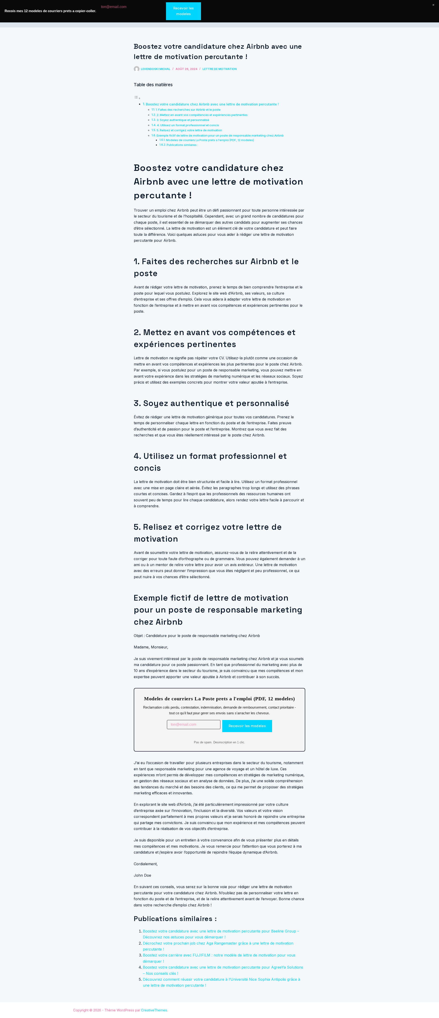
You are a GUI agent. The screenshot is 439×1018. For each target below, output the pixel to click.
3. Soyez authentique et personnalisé (183, 120)
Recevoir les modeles (247, 726)
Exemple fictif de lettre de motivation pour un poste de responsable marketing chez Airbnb (220, 135)
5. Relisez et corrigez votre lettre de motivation (189, 130)
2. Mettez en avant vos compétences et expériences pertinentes (202, 115)
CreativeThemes (154, 1010)
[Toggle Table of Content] (137, 98)
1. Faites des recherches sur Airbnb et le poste (188, 109)
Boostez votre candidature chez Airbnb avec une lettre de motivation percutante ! (212, 104)
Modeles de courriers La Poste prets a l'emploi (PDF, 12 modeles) (210, 140)
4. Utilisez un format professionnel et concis (188, 125)
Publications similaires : (182, 145)
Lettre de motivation (220, 69)
